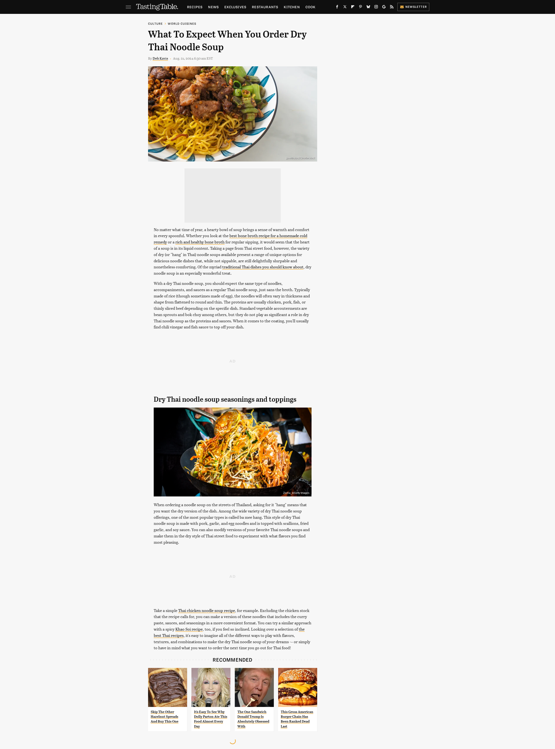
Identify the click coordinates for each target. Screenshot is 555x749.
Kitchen (292, 6)
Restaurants (265, 6)
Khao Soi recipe (189, 629)
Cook (310, 6)
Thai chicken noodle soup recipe (206, 610)
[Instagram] (376, 7)
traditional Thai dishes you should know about (263, 266)
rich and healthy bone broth (200, 242)
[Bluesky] (368, 7)
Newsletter (416, 7)
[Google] (384, 7)
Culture (155, 23)
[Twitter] (345, 7)
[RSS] (392, 7)
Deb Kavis (160, 58)
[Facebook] (337, 7)
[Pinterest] (360, 7)
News (213, 6)
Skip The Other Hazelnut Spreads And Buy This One (164, 717)
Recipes (194, 6)
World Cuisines (182, 23)
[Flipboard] (353, 7)
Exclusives (235, 6)
